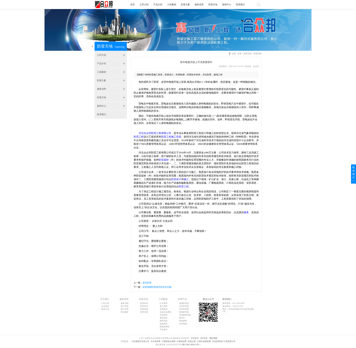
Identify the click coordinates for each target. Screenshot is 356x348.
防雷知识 (144, 306)
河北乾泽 (195, 338)
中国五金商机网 (204, 341)
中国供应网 (181, 341)
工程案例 (171, 4)
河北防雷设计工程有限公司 (223, 341)
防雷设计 (176, 179)
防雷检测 (144, 309)
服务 (246, 212)
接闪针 (182, 318)
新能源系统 (164, 327)
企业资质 (105, 306)
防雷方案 (185, 4)
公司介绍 (144, 4)
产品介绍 (157, 4)
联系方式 (105, 309)
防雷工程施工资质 (171, 136)
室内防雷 (147, 283)
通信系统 (163, 318)
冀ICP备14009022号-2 (191, 345)
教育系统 (163, 321)
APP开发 (203, 338)
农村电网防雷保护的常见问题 (157, 287)
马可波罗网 (155, 341)
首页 (132, 4)
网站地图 (213, 338)
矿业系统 (163, 303)
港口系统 (163, 306)
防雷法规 (144, 312)
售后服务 (124, 312)
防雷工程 (139, 136)
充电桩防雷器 (185, 315)
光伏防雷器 (184, 306)
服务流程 (124, 303)
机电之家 (192, 341)
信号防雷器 (184, 309)
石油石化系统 (165, 312)
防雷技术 (144, 303)
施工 (186, 179)
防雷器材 (164, 159)
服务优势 (199, 4)
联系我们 (240, 4)
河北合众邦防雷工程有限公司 (155, 133)
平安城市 (163, 330)
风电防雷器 (184, 312)
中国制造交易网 (168, 341)
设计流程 (124, 306)
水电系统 (163, 315)
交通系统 (163, 309)
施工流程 (124, 309)
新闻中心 (226, 4)
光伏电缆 (183, 324)
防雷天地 (212, 4)
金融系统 (163, 324)
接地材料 (183, 321)
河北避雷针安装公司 (140, 341)
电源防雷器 (184, 303)
